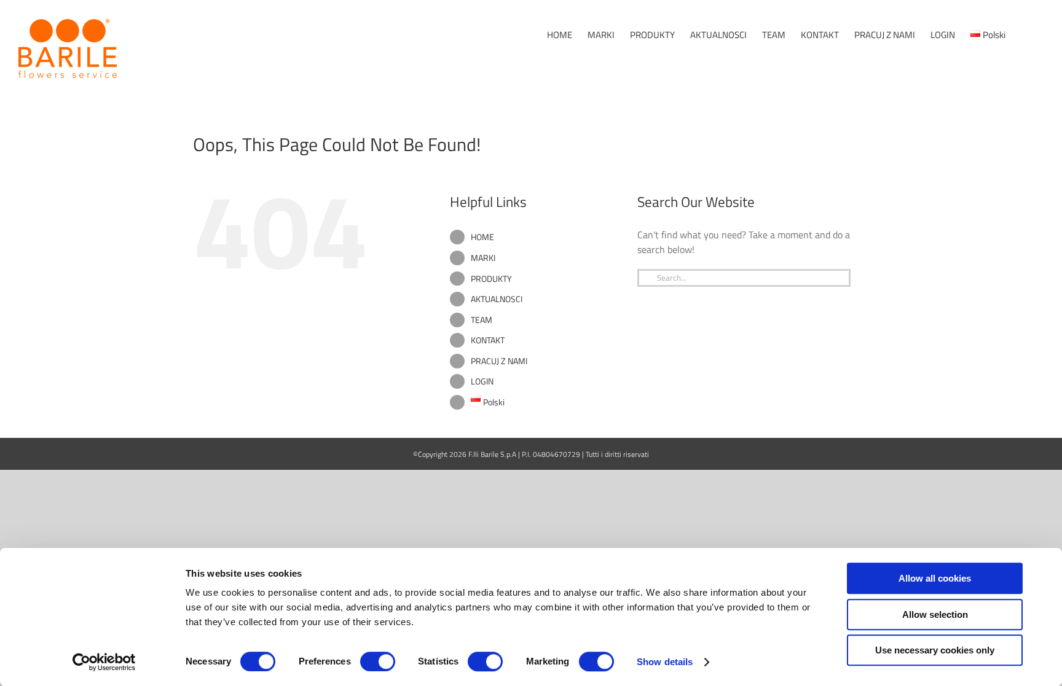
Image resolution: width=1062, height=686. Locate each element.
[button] (1024, 34)
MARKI (483, 257)
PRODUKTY (491, 278)
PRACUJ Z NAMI (499, 360)
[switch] (377, 661)
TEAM (481, 319)
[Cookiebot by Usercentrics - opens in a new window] (104, 662)
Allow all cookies (935, 578)
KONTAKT (488, 339)
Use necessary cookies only (934, 650)
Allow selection (935, 614)
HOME (482, 236)
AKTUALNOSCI (496, 298)
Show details (665, 662)
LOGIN (482, 381)
